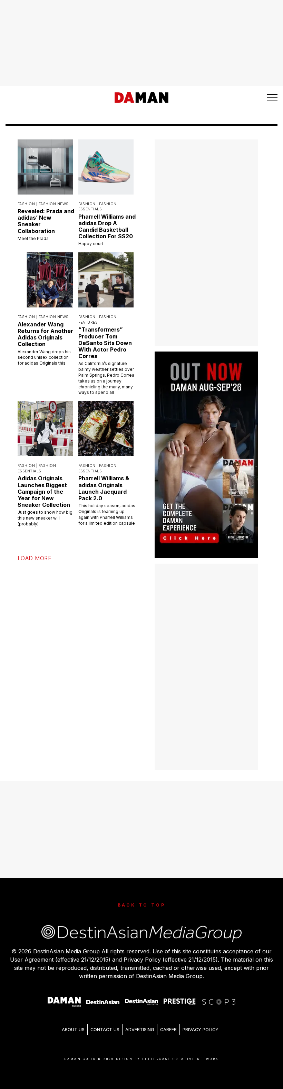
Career (168, 1029)
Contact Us (104, 1029)
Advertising (139, 1029)
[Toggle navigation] (272, 97)
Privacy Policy (200, 1029)
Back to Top (142, 905)
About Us (73, 1029)
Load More (34, 558)
